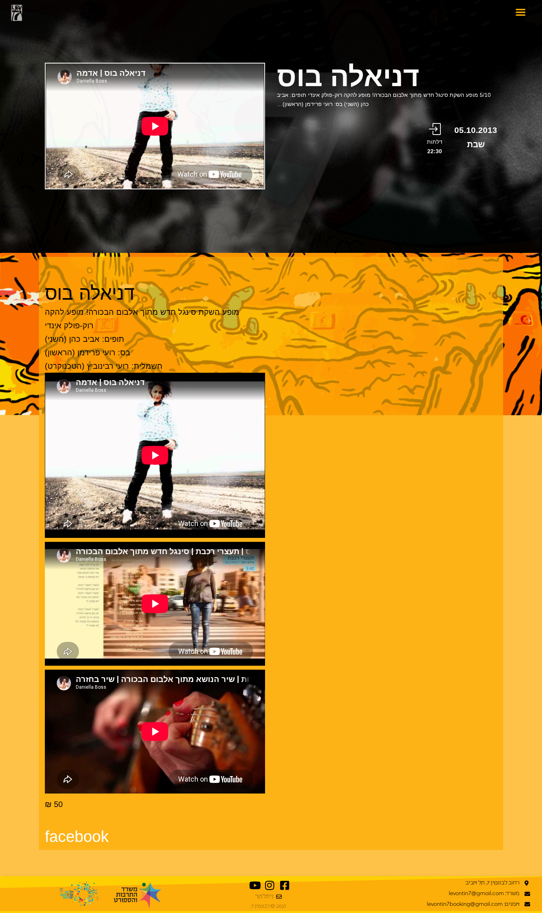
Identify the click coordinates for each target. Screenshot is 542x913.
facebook (77, 836)
